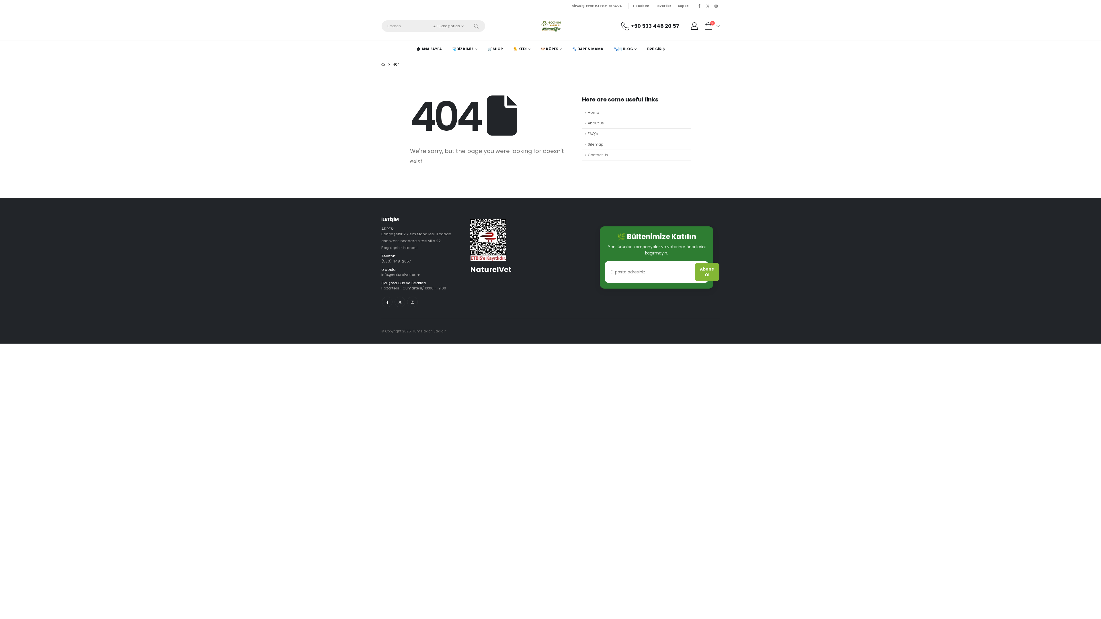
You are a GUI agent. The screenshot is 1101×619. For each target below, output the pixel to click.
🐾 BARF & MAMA (587, 48)
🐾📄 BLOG (623, 48)
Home (593, 112)
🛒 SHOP (495, 48)
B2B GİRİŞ (656, 48)
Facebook (387, 302)
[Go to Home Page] (383, 64)
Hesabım (641, 5)
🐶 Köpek (549, 48)
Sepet (683, 5)
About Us (596, 123)
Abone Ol (707, 272)
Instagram (412, 302)
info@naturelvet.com (400, 274)
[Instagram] (716, 6)
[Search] (476, 26)
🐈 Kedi (520, 48)
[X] (707, 6)
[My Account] (694, 26)
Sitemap (596, 144)
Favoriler (663, 5)
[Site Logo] (550, 26)
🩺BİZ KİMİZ (463, 48)
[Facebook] (699, 6)
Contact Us (598, 154)
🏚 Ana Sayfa (429, 48)
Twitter (400, 302)
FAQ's (593, 133)
